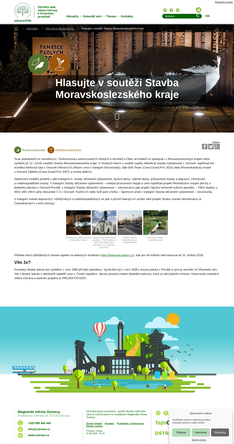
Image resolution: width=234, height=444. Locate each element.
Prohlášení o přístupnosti (130, 423)
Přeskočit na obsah (224, 2)
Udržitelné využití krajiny (68, 150)
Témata (111, 16)
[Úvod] (16, 28)
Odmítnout (201, 432)
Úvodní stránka (94, 423)
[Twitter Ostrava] (177, 10)
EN (208, 16)
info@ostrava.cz (39, 429)
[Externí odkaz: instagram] (158, 415)
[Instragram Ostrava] (165, 10)
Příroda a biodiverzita (60, 28)
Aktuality (72, 16)
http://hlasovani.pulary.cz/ (117, 255)
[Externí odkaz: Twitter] (211, 146)
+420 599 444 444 (39, 423)
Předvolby (220, 432)
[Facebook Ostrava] (171, 10)
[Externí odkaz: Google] (217, 146)
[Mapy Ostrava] (198, 10)
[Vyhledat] (197, 16)
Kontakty (127, 16)
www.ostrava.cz (38, 435)
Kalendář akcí (92, 16)
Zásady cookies (199, 440)
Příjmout (181, 432)
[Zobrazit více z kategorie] (38, 73)
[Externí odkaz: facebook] (165, 415)
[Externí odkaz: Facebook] (204, 146)
